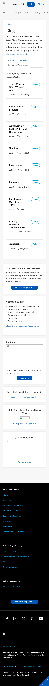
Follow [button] (35, 84)
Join (31, 4)
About (5, 495)
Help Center (7, 526)
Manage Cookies (34, 666)
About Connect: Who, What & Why (17, 87)
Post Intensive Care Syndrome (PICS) (17, 202)
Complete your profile (24, 423)
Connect (14, 4)
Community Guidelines (12, 516)
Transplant (14, 243)
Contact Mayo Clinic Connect (14, 532)
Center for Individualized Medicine (16, 557)
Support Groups (22, 12)
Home (6, 12)
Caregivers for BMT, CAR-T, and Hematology (18, 129)
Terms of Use (8, 666)
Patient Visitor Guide (11, 567)
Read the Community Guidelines (22, 325)
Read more (24, 378)
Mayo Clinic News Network (13, 587)
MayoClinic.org (9, 646)
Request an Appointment (24, 601)
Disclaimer (7, 521)
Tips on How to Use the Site (24, 396)
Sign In (41, 4)
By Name (11, 60)
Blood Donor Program (16, 108)
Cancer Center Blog (10, 551)
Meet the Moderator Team (13, 506)
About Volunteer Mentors (13, 511)
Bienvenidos (24, 462)
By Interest (24, 60)
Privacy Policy (22, 666)
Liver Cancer (15, 165)
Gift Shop (14, 148)
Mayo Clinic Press (10, 562)
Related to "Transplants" (18, 65)
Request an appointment (24, 287)
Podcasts (14, 182)
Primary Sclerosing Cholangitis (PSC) (18, 224)
